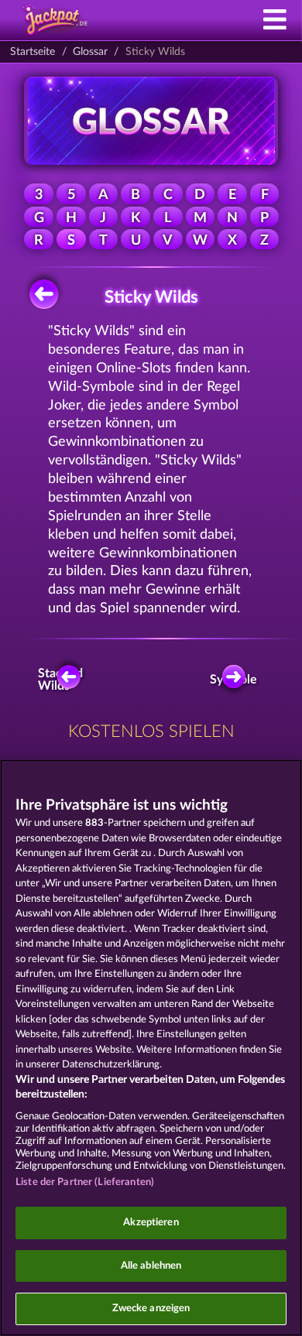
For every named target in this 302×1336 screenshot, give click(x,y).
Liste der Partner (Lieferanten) (84, 1182)
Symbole (236, 679)
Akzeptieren (150, 1223)
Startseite (32, 51)
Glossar (90, 51)
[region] (151, 1047)
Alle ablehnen (151, 1266)
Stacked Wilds (63, 679)
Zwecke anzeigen (151, 1308)
